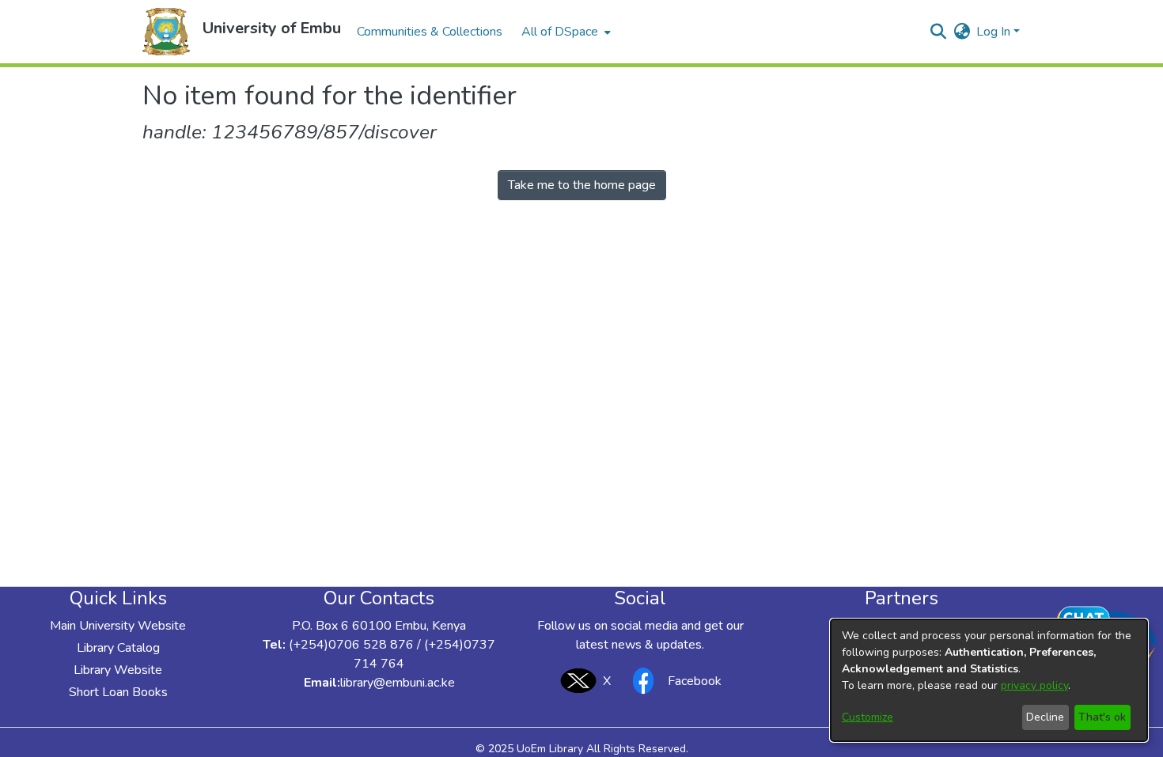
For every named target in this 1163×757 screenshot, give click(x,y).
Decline (1045, 717)
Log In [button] (994, 31)
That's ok (1102, 717)
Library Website (118, 670)
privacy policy (1034, 685)
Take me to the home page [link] (582, 185)
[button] (166, 31)
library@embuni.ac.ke (397, 682)
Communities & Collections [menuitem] (429, 31)
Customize (867, 717)
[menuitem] (564, 31)
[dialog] (989, 680)
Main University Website (118, 625)
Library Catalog (118, 648)
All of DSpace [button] (559, 31)
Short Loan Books (118, 692)
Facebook (695, 681)
